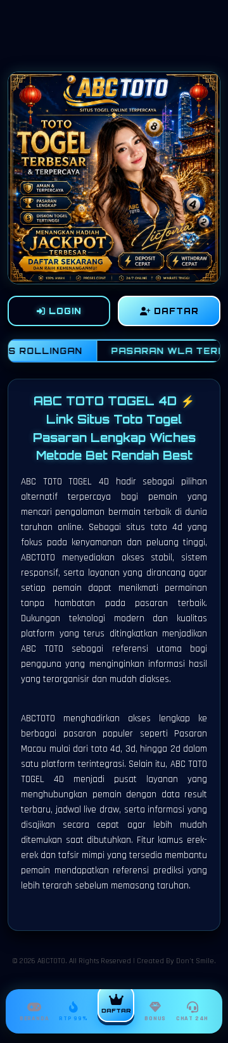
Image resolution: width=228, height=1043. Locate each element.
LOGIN (64, 311)
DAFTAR (175, 311)
